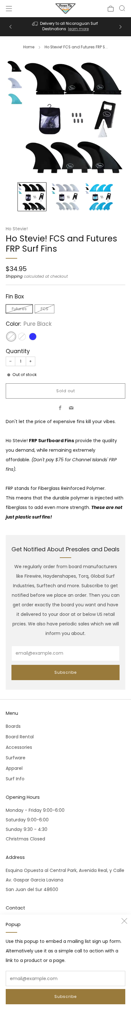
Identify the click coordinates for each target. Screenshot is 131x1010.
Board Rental (20, 737)
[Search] (122, 8)
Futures (19, 308)
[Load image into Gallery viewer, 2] (65, 196)
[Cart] (110, 8)
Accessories (19, 747)
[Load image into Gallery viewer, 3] (99, 196)
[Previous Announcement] (10, 27)
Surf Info (15, 779)
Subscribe (65, 996)
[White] (21, 336)
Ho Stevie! (17, 229)
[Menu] (9, 8)
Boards (13, 726)
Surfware (15, 758)
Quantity (18, 351)
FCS (44, 308)
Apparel (14, 768)
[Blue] (32, 336)
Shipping (14, 276)
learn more (78, 28)
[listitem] (65, 26)
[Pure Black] (11, 336)
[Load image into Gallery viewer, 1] (31, 196)
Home (28, 47)
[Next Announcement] (120, 27)
